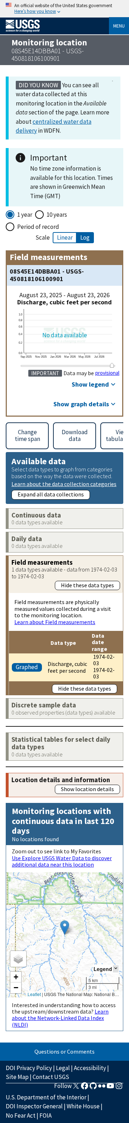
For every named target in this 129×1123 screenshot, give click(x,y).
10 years (57, 215)
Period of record (38, 227)
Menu (119, 26)
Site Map (17, 1077)
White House (83, 1106)
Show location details (87, 789)
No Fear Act (20, 1115)
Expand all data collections (51, 494)
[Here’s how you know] (64, 9)
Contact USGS (51, 1077)
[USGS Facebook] (84, 1088)
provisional (107, 373)
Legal (63, 1068)
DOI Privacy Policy (29, 1068)
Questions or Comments (64, 1051)
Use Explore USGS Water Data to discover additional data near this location (62, 861)
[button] (64, 927)
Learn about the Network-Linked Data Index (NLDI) (60, 1018)
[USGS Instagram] (119, 1088)
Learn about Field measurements (54, 622)
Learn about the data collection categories (63, 483)
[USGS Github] (93, 1088)
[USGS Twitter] (76, 1088)
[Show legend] (116, 968)
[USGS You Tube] (110, 1088)
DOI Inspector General (34, 1106)
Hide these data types (87, 585)
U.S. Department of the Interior (46, 1097)
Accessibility (90, 1068)
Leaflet (34, 994)
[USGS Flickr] (101, 1088)
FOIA (45, 1115)
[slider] (112, 365)
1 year (24, 215)
